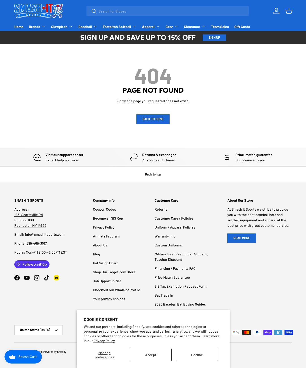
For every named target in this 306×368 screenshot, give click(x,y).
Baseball (85, 26)
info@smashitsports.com (45, 234)
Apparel (148, 26)
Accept (150, 355)
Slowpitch (59, 26)
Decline (197, 355)
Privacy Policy (104, 340)
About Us (100, 245)
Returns (161, 209)
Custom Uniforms (168, 245)
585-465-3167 (36, 243)
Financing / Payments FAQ (175, 268)
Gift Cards (242, 26)
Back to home (153, 119)
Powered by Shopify (54, 351)
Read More (241, 238)
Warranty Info (165, 236)
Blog (96, 254)
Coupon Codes (104, 209)
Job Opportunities (107, 281)
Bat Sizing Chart (105, 263)
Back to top (153, 174)
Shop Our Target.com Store (114, 272)
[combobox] (167, 11)
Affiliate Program (106, 236)
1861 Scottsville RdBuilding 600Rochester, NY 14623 (30, 219)
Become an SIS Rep (108, 218)
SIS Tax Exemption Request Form (181, 286)
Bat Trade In (164, 295)
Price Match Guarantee (172, 277)
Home (19, 26)
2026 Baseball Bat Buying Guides (180, 304)
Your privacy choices (109, 299)
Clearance (192, 26)
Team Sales (220, 26)
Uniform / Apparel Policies (175, 227)
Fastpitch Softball (117, 26)
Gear (169, 26)
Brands (34, 26)
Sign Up (214, 37)
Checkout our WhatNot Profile (116, 290)
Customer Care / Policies (174, 218)
